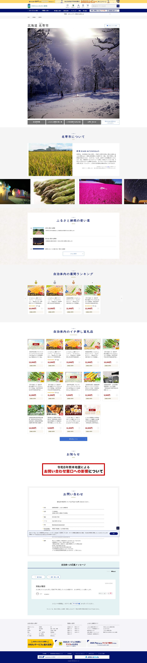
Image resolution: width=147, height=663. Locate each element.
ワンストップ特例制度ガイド (93, 628)
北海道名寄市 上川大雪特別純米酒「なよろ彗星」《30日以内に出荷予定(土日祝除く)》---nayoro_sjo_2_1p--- (111, 388)
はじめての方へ (106, 628)
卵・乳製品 (41, 634)
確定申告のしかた (91, 630)
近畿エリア (69, 630)
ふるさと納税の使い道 (55, 122)
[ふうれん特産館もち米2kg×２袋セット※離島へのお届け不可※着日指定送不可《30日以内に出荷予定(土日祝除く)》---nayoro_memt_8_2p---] (92, 410)
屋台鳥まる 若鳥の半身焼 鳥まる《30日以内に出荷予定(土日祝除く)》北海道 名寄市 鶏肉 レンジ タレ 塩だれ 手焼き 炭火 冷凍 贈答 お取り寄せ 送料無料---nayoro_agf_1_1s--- (55, 423)
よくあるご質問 (101, 653)
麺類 (40, 630)
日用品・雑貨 (53, 630)
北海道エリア (70, 627)
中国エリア (77, 630)
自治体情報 (36, 122)
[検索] (118, 6)
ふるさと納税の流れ (107, 630)
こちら (108, 166)
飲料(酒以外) (41, 635)
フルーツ (29, 634)
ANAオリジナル (31, 627)
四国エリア (69, 632)
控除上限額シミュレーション (93, 632)
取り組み (85, 10)
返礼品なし (53, 635)
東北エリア (77, 627)
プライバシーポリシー (80, 653)
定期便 (40, 627)
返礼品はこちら (73, 439)
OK (114, 533)
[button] (37, 14)
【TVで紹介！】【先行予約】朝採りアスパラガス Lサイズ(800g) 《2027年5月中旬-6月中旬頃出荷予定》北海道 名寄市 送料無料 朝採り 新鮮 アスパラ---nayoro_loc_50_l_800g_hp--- (111, 357)
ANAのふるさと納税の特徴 (108, 627)
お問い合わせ (92, 122)
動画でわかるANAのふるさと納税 (110, 632)
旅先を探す (66, 10)
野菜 (28, 632)
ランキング (73, 10)
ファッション (53, 634)
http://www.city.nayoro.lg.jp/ (58, 524)
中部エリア (77, 628)
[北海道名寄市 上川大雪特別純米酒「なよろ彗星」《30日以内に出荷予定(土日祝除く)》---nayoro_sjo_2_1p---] (111, 377)
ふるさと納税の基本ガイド (92, 627)
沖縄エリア (69, 634)
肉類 (28, 628)
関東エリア (69, 628)
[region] (73, 470)
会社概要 (44, 653)
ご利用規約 (69, 653)
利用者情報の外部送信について (56, 653)
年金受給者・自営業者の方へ (93, 634)
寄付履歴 (75, 603)
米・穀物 (29, 635)
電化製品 (52, 632)
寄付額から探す (57, 10)
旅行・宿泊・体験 (54, 628)
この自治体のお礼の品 (73, 122)
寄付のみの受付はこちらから (110, 122)
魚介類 (29, 630)
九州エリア (77, 632)
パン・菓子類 (42, 632)
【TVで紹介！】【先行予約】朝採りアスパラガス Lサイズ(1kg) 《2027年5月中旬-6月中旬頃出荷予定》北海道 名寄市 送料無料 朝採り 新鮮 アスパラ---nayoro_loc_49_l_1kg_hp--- (36, 390)
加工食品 (41, 628)
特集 (80, 10)
